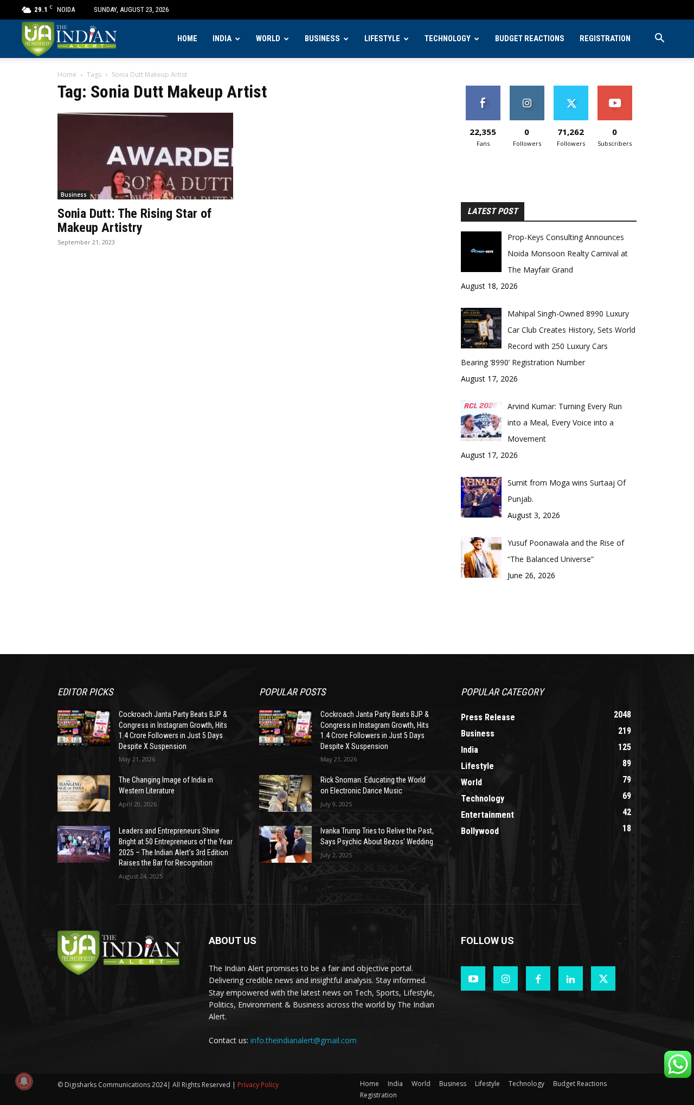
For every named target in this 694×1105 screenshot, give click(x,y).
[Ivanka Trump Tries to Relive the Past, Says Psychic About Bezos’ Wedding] (285, 844)
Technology (448, 38)
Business (322, 38)
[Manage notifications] (24, 1081)
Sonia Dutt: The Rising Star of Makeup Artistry (134, 220)
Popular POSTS (292, 691)
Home (187, 38)
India (222, 38)
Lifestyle (382, 38)
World (268, 38)
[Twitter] (603, 978)
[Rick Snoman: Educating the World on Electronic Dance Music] (285, 793)
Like (483, 90)
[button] (659, 39)
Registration (605, 38)
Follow (526, 90)
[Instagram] (505, 978)
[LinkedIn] (570, 978)
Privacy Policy (258, 1084)
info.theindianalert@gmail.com (303, 1040)
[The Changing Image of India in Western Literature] (83, 793)
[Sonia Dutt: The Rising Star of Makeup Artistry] (145, 156)
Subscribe (615, 90)
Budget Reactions (529, 38)
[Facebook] (538, 978)
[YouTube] (473, 978)
